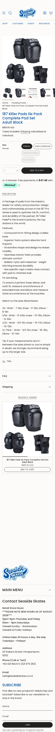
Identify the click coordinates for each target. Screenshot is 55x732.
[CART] (51, 13)
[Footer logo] (15, 573)
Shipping (25, 131)
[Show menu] (4, 13)
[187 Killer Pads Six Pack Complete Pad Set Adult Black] (27, 429)
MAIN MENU (12, 589)
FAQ (4, 376)
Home (5, 102)
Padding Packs (19, 102)
